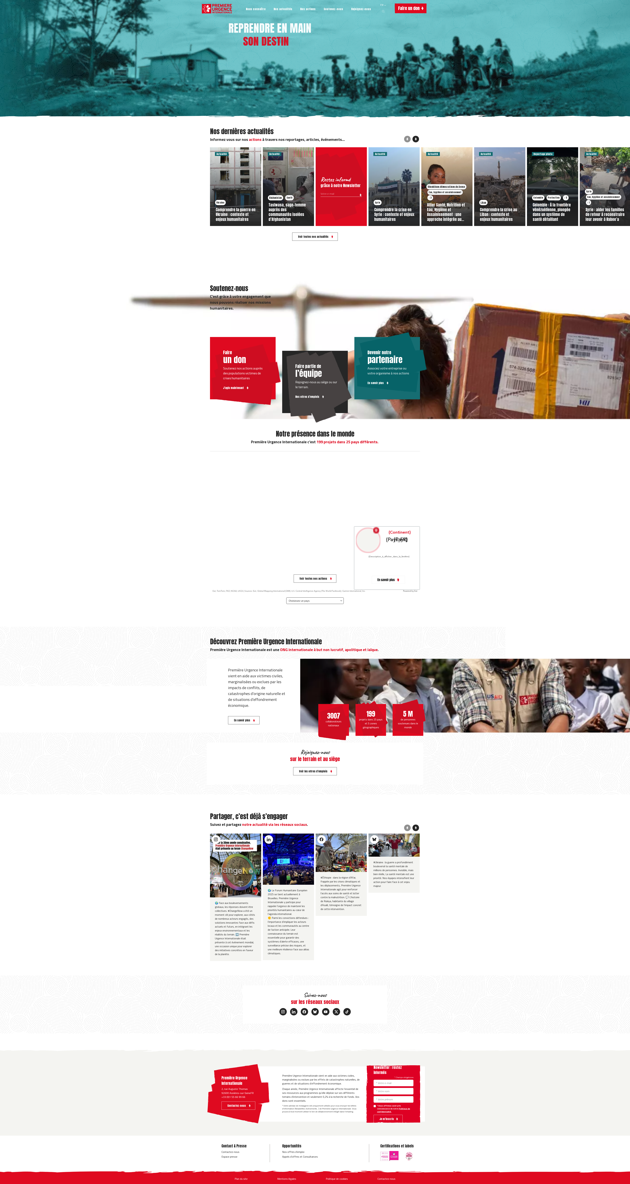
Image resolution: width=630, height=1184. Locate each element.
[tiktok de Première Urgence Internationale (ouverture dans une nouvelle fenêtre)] (347, 1011)
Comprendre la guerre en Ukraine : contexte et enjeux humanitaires (235, 214)
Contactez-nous (230, 1152)
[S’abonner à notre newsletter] (359, 194)
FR (382, 5)
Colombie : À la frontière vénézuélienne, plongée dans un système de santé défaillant (552, 212)
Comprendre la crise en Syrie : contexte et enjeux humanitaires (394, 214)
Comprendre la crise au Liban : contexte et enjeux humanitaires (498, 214)
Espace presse (229, 1157)
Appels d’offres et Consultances (300, 1157)
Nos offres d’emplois (307, 397)
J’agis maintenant (233, 388)
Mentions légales (286, 1179)
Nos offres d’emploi (293, 1152)
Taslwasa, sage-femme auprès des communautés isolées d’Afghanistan (287, 212)
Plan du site (241, 1179)
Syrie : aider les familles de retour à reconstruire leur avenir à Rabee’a (605, 214)
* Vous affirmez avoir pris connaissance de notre (393, 1108)
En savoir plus (376, 383)
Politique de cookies (337, 1179)
